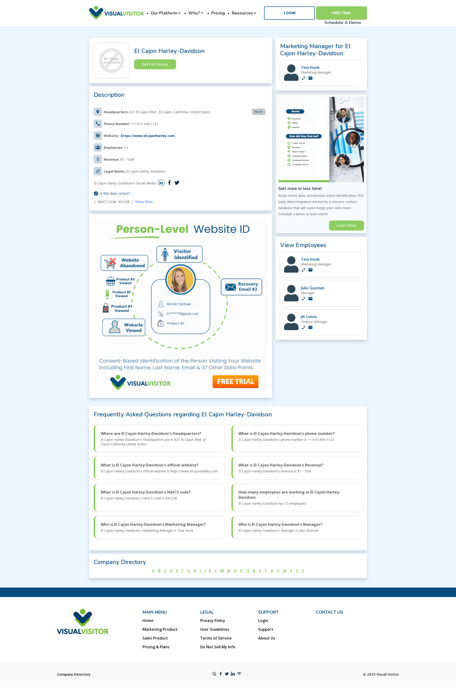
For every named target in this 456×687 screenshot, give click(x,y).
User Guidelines (214, 629)
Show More (144, 201)
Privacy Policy (212, 620)
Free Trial (341, 13)
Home (147, 620)
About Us (266, 638)
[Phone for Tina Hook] (303, 78)
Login (289, 13)
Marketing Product (160, 629)
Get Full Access (155, 64)
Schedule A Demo (342, 22)
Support (265, 629)
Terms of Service (216, 638)
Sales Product (155, 638)
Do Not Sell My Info (217, 646)
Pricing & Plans (156, 646)
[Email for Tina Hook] (310, 78)
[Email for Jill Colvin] (310, 328)
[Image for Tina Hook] (291, 80)
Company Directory (73, 674)
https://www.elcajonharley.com (148, 135)
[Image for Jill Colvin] (291, 329)
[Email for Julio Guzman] (310, 299)
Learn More (346, 225)
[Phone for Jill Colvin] (303, 328)
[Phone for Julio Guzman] (303, 299)
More (258, 111)
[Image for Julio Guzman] (291, 300)
